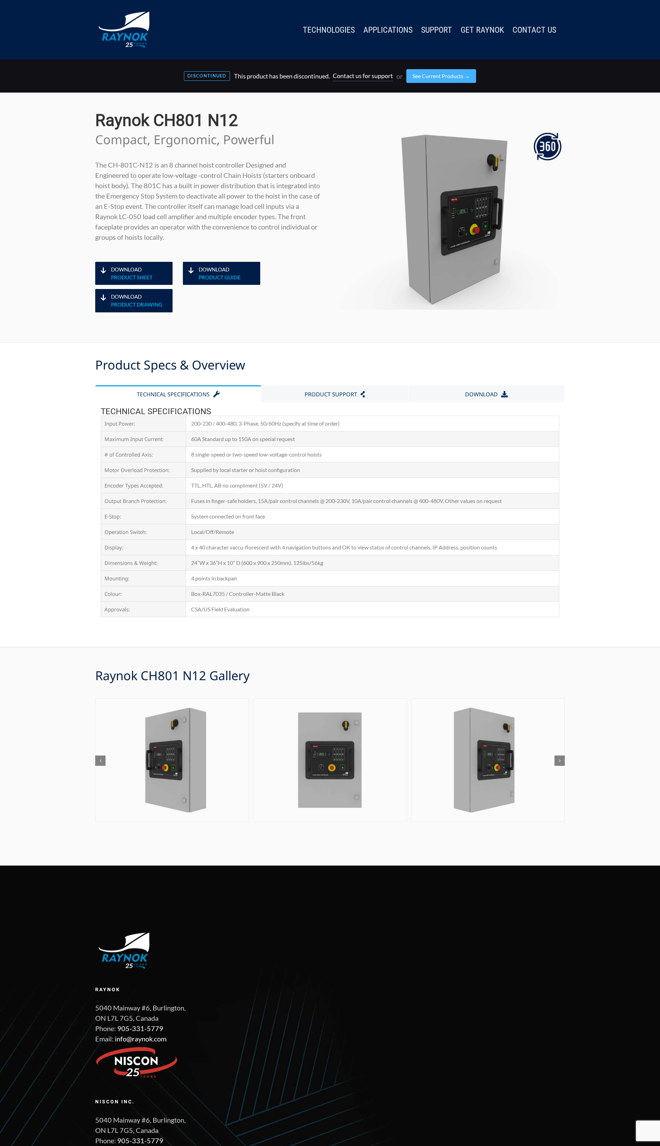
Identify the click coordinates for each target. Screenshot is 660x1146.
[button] (100, 761)
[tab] (178, 393)
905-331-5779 (140, 1028)
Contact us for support (363, 75)
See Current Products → (441, 76)
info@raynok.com (140, 1039)
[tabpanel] (330, 512)
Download (132, 273)
